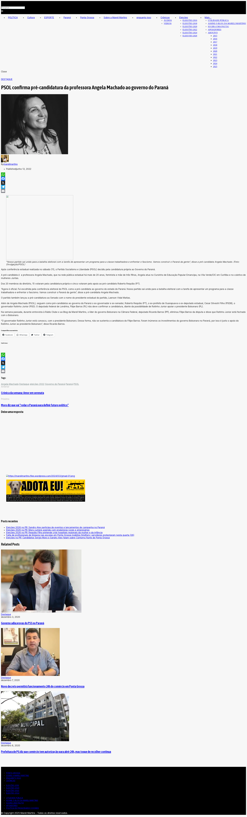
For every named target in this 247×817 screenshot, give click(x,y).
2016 (215, 39)
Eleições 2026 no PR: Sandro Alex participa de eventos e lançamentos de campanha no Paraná (55, 527)
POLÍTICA (13, 17)
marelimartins (11, 164)
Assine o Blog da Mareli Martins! (227, 23)
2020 (215, 51)
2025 (215, 66)
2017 (215, 42)
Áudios (168, 20)
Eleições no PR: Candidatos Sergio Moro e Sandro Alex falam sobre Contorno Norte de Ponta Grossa (58, 537)
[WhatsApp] (123, 174)
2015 (215, 36)
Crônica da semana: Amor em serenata (22, 393)
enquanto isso (143, 17)
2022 (215, 57)
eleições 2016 (190, 20)
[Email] (123, 191)
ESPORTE (49, 17)
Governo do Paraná (55, 384)
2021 (215, 54)
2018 (215, 45)
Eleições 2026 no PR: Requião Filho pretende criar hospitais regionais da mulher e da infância (54, 532)
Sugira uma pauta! (218, 26)
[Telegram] (123, 187)
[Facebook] (123, 179)
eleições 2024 (190, 33)
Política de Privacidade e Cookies (22, 808)
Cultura (31, 17)
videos (167, 23)
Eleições (183, 17)
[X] (123, 183)
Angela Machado (10, 384)
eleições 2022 (190, 29)
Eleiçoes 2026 (190, 36)
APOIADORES (214, 29)
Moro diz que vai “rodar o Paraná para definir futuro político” (35, 405)
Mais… (208, 17)
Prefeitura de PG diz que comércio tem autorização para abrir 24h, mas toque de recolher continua (56, 751)
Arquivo (213, 33)
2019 (215, 48)
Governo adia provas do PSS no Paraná (22, 623)
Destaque (6, 79)
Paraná (67, 17)
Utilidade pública (218, 20)
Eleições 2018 (190, 23)
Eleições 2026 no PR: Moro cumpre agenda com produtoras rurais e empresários (48, 530)
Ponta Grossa (87, 17)
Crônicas (165, 17)
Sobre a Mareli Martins (115, 17)
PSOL (76, 384)
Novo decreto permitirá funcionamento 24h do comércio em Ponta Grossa (42, 686)
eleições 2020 (190, 26)
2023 (215, 60)
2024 (215, 63)
